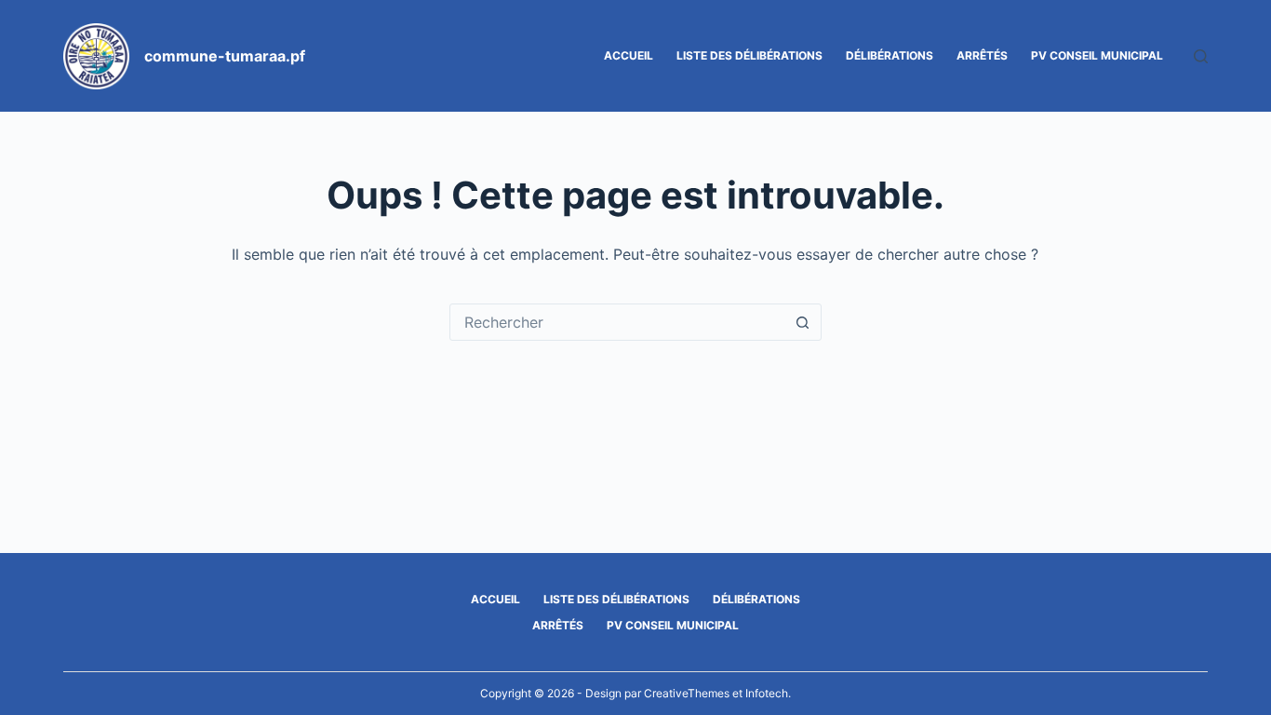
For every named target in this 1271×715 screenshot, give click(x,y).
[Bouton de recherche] (803, 322)
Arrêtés (982, 55)
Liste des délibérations (749, 55)
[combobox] (617, 322)
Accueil (628, 55)
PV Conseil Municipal (1097, 55)
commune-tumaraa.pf (224, 56)
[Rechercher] (1201, 56)
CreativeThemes (686, 693)
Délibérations (889, 55)
